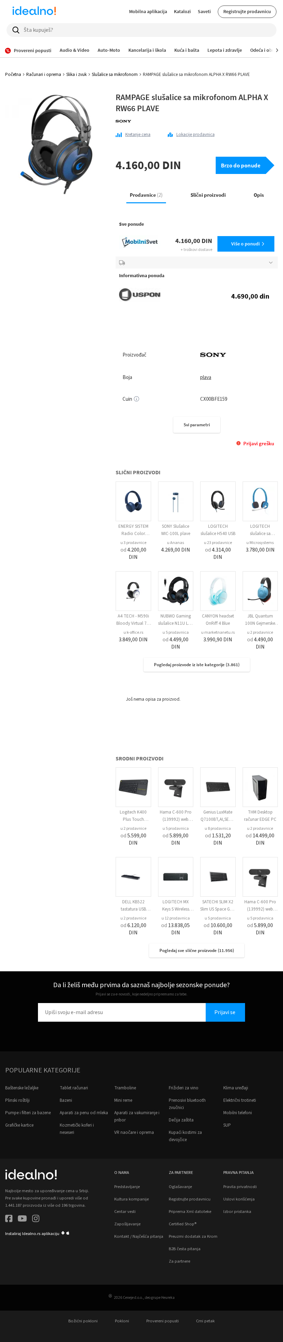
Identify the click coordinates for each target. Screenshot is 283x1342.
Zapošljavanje (127, 1224)
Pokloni (122, 1321)
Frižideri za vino (183, 1088)
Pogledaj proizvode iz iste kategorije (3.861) (197, 665)
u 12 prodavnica (176, 918)
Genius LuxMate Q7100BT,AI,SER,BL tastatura (218, 819)
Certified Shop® (182, 1224)
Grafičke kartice (19, 1125)
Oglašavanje (180, 1187)
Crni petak (205, 1321)
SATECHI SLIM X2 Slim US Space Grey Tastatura (217, 909)
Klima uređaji (235, 1088)
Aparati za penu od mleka (84, 1113)
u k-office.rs (133, 632)
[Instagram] (35, 1219)
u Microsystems (260, 543)
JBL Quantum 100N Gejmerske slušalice (260, 623)
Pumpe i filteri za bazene (28, 1113)
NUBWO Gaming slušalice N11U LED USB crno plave (175, 623)
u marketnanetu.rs (218, 632)
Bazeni (66, 1100)
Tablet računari (74, 1088)
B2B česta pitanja (185, 1249)
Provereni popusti (162, 1321)
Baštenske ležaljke (21, 1088)
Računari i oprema (43, 74)
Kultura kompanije (131, 1199)
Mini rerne (123, 1100)
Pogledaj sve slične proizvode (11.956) (196, 950)
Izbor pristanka (237, 1211)
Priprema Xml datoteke (190, 1211)
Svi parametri (197, 425)
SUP (227, 1125)
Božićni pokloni (83, 1321)
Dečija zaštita (181, 1120)
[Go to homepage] (34, 11)
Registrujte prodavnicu (247, 11)
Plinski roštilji (17, 1100)
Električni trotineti (239, 1100)
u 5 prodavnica (176, 632)
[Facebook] (8, 1219)
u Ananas (175, 543)
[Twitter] (22, 1219)
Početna (13, 74)
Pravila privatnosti (240, 1187)
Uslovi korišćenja (239, 1199)
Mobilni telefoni (237, 1113)
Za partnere (179, 1261)
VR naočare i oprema (134, 1132)
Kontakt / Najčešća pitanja (138, 1236)
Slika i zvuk (76, 74)
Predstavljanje (127, 1187)
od (133, 553)
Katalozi (182, 11)
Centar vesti (125, 1211)
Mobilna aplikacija (148, 11)
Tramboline (125, 1088)
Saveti (204, 11)
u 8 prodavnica (218, 829)
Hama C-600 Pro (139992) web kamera (176, 819)
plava (205, 377)
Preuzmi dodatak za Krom (193, 1236)
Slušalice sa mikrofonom (115, 74)
